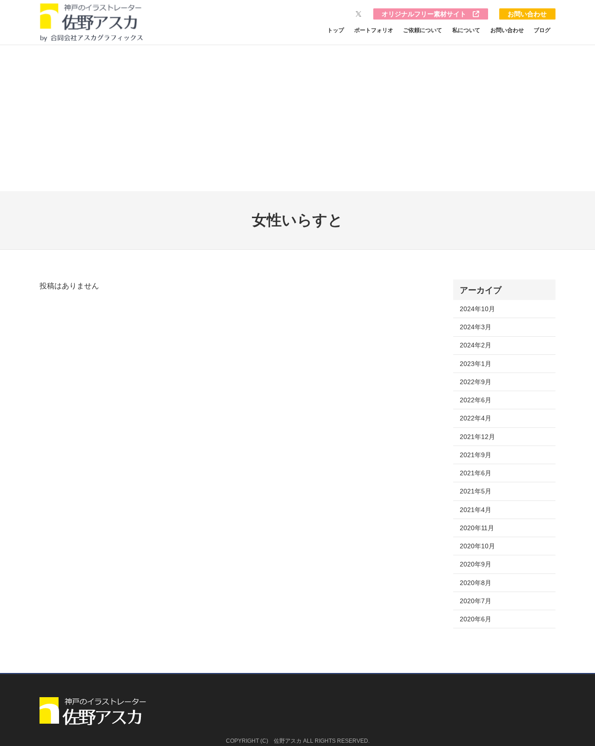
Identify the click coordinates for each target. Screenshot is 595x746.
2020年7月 (475, 601)
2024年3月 (475, 327)
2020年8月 (475, 582)
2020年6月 (475, 619)
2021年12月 (477, 436)
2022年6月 (475, 400)
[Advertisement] (297, 121)
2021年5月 (475, 491)
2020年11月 (477, 528)
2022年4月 (475, 418)
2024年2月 (475, 345)
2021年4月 (475, 509)
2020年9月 (475, 564)
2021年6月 (475, 473)
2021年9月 (475, 455)
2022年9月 (475, 382)
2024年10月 (477, 309)
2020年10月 (477, 546)
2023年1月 (475, 363)
